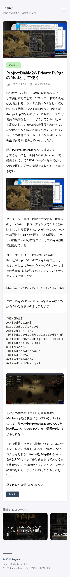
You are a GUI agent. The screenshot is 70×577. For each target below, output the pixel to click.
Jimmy (21, 568)
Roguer (8, 7)
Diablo (12, 494)
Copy (58, 289)
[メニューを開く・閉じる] (63, 9)
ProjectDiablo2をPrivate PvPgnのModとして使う (35, 75)
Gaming (13, 65)
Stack (12, 568)
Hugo (5, 564)
